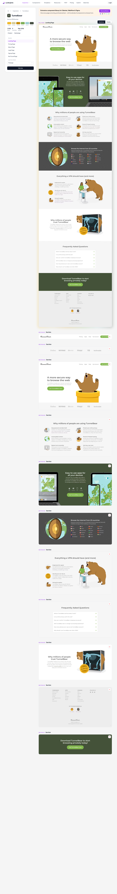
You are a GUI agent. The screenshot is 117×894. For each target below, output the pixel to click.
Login (110, 2)
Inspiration (16, 11)
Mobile (108, 22)
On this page (12, 59)
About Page (11, 47)
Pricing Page (11, 44)
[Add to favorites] (109, 336)
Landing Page (12, 41)
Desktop (101, 22)
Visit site (20, 68)
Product (10, 33)
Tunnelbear (25, 11)
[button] (75, 336)
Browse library (105, 11)
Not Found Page (12, 56)
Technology (17, 33)
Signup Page (11, 53)
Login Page (11, 50)
